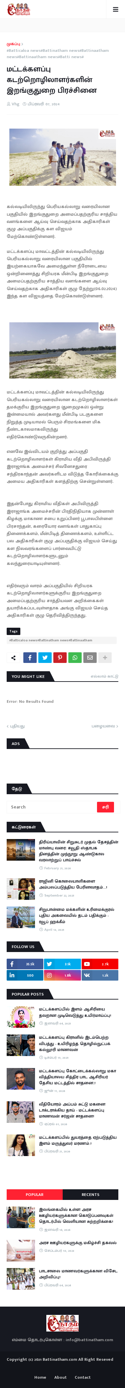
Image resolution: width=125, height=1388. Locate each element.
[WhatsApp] (75, 657)
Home (40, 1377)
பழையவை (103, 726)
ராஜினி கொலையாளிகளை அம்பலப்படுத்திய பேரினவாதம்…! (73, 884)
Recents (90, 1194)
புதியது (17, 726)
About (60, 1377)
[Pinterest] (60, 657)
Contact (83, 1377)
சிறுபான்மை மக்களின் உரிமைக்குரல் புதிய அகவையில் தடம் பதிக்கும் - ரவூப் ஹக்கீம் (76, 916)
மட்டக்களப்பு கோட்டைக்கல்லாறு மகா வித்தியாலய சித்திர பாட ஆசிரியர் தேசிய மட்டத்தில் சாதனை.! (77, 1077)
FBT (83, 1367)
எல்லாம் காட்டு (104, 676)
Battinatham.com (60, 1359)
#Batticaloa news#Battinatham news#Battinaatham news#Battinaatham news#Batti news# (58, 54)
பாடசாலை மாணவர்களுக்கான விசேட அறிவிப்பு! (78, 1274)
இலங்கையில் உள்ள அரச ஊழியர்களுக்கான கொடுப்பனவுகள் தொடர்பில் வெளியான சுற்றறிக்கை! (76, 1216)
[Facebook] (30, 657)
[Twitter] (45, 657)
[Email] (90, 657)
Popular (34, 1194)
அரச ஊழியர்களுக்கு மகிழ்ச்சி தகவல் (78, 1243)
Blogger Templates (62, 1366)
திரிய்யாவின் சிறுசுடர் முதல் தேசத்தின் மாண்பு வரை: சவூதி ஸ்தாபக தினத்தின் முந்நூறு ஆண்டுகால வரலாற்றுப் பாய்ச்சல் (78, 851)
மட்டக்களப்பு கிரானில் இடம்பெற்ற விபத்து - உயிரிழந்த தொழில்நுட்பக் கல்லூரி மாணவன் (74, 1043)
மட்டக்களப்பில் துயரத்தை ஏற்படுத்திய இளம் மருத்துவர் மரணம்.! (78, 1140)
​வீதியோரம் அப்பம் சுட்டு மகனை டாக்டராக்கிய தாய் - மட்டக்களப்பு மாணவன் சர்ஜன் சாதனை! (72, 1110)
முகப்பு (13, 44)
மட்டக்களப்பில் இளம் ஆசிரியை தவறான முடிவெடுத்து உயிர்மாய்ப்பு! (75, 1012)
